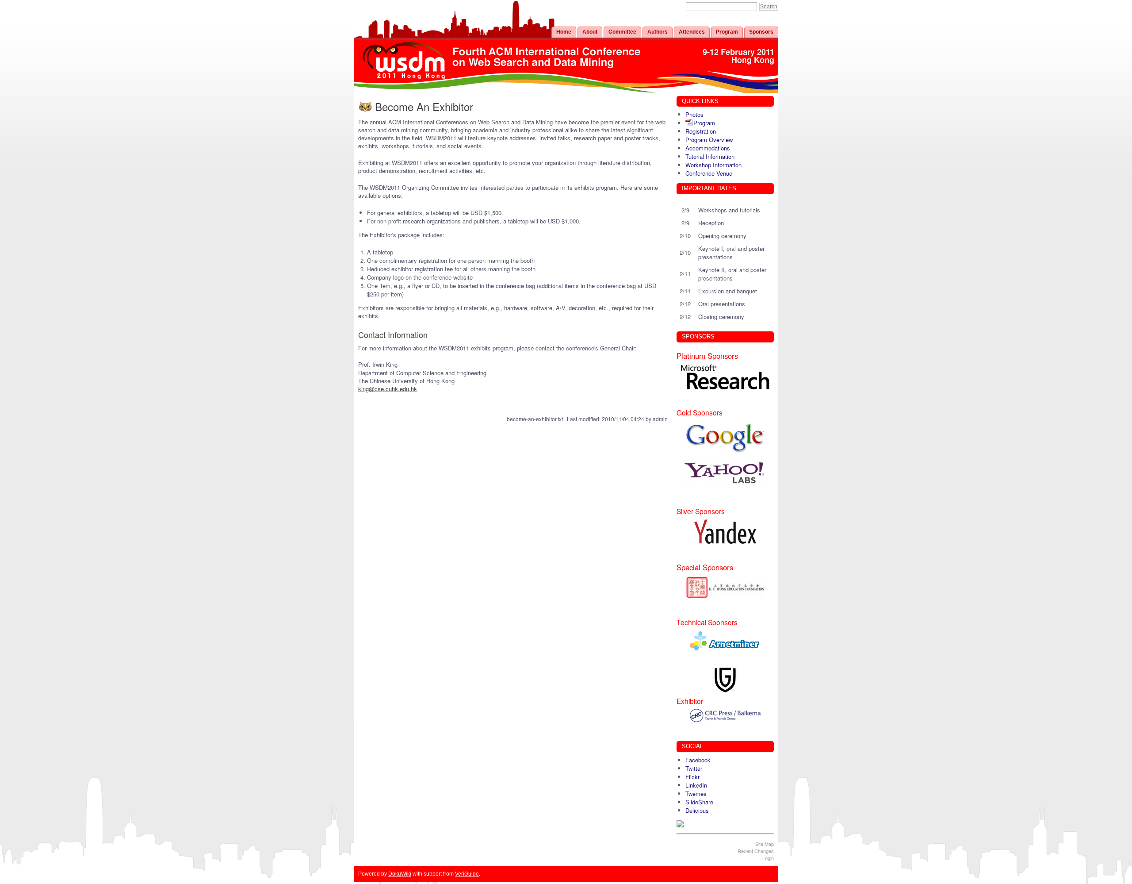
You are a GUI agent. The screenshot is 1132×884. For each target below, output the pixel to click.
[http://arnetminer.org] (725, 640)
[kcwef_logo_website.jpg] (725, 587)
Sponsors (761, 32)
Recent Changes (756, 850)
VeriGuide (467, 873)
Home (563, 32)
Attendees (692, 32)
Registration (700, 131)
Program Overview (709, 139)
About (589, 32)
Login (768, 857)
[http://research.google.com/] (725, 437)
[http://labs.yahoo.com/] (725, 472)
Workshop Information (713, 165)
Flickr (692, 777)
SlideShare (699, 802)
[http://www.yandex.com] (725, 531)
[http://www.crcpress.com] (725, 715)
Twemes (696, 793)
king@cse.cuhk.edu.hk (387, 388)
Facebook (698, 760)
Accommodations (707, 148)
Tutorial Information (709, 156)
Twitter (693, 768)
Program (727, 32)
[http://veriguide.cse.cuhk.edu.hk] (725, 680)
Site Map (764, 843)
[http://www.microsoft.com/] (725, 377)
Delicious (697, 810)
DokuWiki (399, 873)
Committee (622, 32)
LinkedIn (696, 785)
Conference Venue (708, 173)
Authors (657, 32)
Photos (694, 114)
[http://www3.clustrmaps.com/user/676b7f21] (725, 823)
